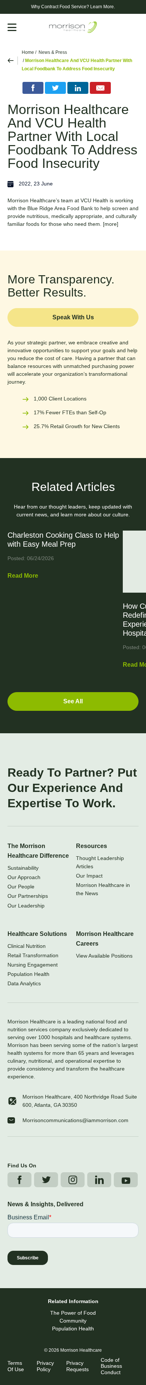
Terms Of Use (15, 1366)
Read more (22, 575)
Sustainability (23, 868)
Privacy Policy (45, 1366)
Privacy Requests (77, 1366)
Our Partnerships (27, 896)
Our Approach (23, 877)
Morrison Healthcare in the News (103, 889)
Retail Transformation (32, 955)
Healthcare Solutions (37, 934)
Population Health (28, 974)
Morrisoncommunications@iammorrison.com (75, 1120)
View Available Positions (104, 956)
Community (73, 1321)
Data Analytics (24, 983)
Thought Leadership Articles (100, 862)
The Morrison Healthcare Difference (38, 851)
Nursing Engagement (32, 965)
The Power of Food (73, 1313)
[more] (110, 224)
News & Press (53, 52)
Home (28, 52)
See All (73, 701)
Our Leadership (26, 906)
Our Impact (89, 876)
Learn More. (102, 6)
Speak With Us (73, 317)
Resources (91, 846)
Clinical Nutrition (26, 946)
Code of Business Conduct (111, 1366)
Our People (20, 887)
